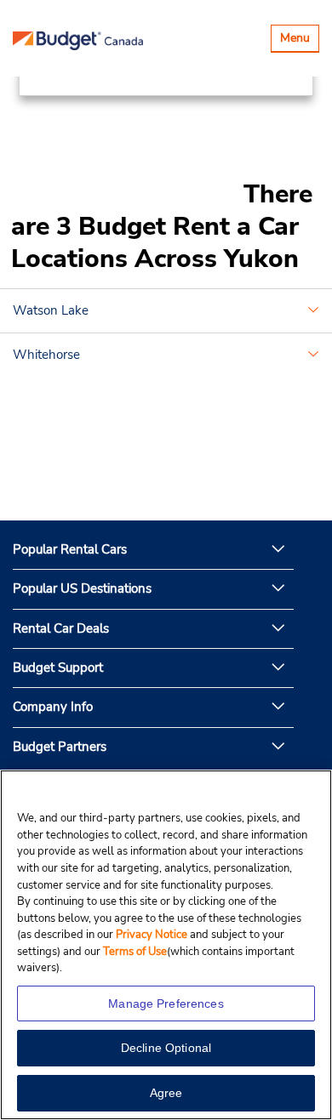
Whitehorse (46, 354)
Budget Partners (59, 746)
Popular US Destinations (82, 588)
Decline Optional (166, 1048)
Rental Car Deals (61, 628)
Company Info (53, 706)
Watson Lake (51, 310)
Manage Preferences (166, 1003)
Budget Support (58, 667)
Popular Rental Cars (70, 549)
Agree (166, 1093)
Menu (299, 40)
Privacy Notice (153, 934)
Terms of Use (135, 951)
